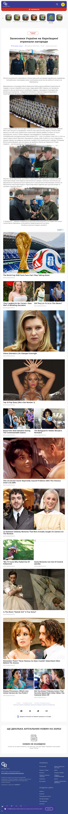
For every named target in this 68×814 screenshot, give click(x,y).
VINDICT (17, 784)
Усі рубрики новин (27, 703)
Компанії (41, 793)
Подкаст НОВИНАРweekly (59, 775)
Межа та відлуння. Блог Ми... (59, 767)
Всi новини (42, 781)
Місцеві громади (44, 798)
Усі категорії (42, 766)
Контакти (42, 803)
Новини (41, 791)
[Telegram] (30, 711)
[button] (21, 711)
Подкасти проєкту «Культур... (44, 775)
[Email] (47, 711)
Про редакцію (43, 801)
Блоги (56, 779)
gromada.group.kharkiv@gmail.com (12, 773)
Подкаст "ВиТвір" (59, 772)
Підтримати (35, 9)
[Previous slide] (2, 18)
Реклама (41, 772)
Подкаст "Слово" (44, 770)
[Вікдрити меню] (63, 4)
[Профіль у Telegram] (2, 806)
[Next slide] (65, 18)
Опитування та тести (45, 796)
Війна (55, 770)
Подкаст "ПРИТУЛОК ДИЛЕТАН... (60, 782)
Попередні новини (33, 33)
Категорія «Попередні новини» (42, 703)
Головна (18, 703)
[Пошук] (57, 4)
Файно (49, 808)
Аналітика (42, 779)
